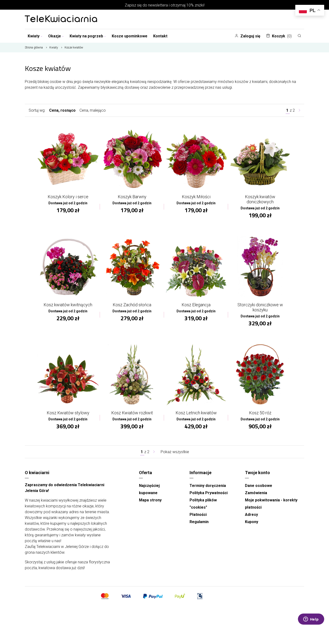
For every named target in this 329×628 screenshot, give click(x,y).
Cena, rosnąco (62, 110)
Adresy (251, 514)
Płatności (198, 514)
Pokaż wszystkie (175, 452)
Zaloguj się (250, 36)
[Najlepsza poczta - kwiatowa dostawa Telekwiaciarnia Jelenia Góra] (61, 19)
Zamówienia (256, 493)
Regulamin (199, 521)
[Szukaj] (299, 35)
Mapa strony (150, 500)
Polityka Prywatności (209, 493)
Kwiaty (33, 36)
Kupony (251, 521)
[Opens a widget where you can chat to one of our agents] (311, 620)
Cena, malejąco (92, 110)
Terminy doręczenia (208, 485)
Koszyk (282, 36)
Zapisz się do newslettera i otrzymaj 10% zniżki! (164, 5)
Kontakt (160, 36)
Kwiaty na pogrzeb (86, 36)
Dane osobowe (258, 485)
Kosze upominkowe (129, 36)
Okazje (54, 36)
